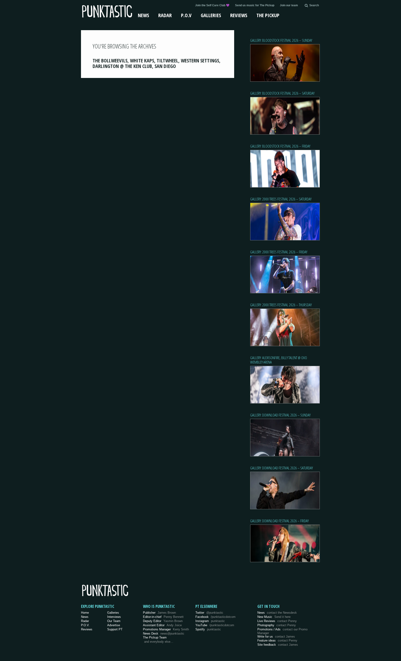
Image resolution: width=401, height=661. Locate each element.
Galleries (211, 15)
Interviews (114, 617)
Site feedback (277, 644)
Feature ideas (277, 640)
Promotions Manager (166, 629)
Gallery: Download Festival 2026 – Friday (279, 521)
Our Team (113, 621)
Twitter (209, 612)
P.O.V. (85, 625)
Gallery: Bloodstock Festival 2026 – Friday (280, 146)
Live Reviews (277, 621)
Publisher (159, 612)
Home (85, 612)
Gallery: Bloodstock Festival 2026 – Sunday (281, 40)
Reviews (238, 15)
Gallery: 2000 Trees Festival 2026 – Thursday (281, 305)
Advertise (113, 625)
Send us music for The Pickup (254, 5)
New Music (274, 617)
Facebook (215, 617)
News (143, 15)
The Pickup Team (155, 637)
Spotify (208, 629)
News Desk (163, 633)
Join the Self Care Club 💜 (212, 5)
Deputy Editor (163, 621)
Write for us (276, 636)
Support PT (115, 629)
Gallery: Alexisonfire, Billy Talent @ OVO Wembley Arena (278, 359)
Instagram (210, 621)
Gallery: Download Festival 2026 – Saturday (281, 468)
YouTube (214, 625)
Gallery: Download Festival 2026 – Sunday (280, 415)
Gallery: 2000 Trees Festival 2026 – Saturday (280, 199)
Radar (165, 15)
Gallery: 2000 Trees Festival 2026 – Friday (278, 252)
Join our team (289, 5)
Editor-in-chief (163, 617)
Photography (276, 625)
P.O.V (186, 15)
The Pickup (267, 15)
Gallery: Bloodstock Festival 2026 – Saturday (282, 93)
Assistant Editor (162, 625)
